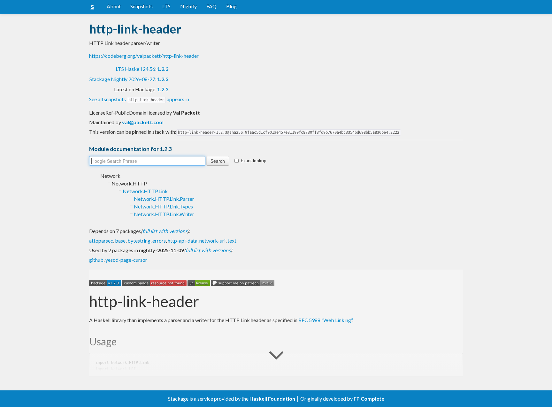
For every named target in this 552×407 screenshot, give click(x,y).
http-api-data (182, 240)
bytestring (138, 240)
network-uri (212, 240)
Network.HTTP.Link (145, 191)
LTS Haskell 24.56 (135, 69)
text (231, 240)
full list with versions (165, 231)
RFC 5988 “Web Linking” (325, 320)
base (120, 240)
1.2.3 (162, 69)
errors (159, 240)
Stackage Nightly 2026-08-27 (122, 79)
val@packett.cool (143, 122)
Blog (231, 6)
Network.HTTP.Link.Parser (164, 199)
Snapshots (141, 6)
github (96, 260)
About (114, 6)
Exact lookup (253, 160)
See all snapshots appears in (139, 99)
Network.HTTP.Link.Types (163, 206)
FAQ (211, 6)
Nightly (188, 6)
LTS (166, 6)
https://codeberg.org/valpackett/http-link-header (144, 56)
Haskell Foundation (272, 399)
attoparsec (101, 240)
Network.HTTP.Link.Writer (164, 214)
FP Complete (369, 399)
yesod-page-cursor (126, 260)
